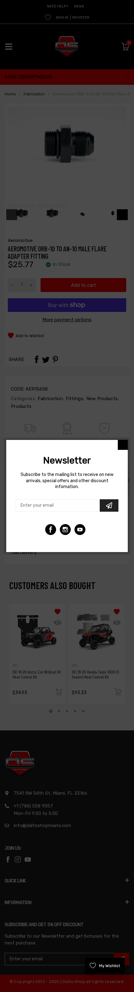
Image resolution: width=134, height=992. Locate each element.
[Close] (123, 445)
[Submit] (109, 505)
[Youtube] (65, 529)
